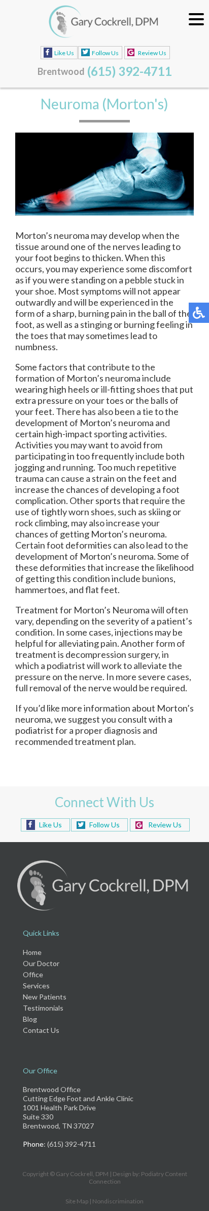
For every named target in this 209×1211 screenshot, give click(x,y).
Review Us (152, 53)
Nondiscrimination (118, 1201)
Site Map (76, 1201)
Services (36, 985)
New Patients (44, 996)
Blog (30, 1019)
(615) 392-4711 (129, 71)
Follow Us (105, 53)
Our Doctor (41, 963)
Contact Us (41, 1030)
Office (33, 974)
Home (32, 952)
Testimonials (43, 1008)
